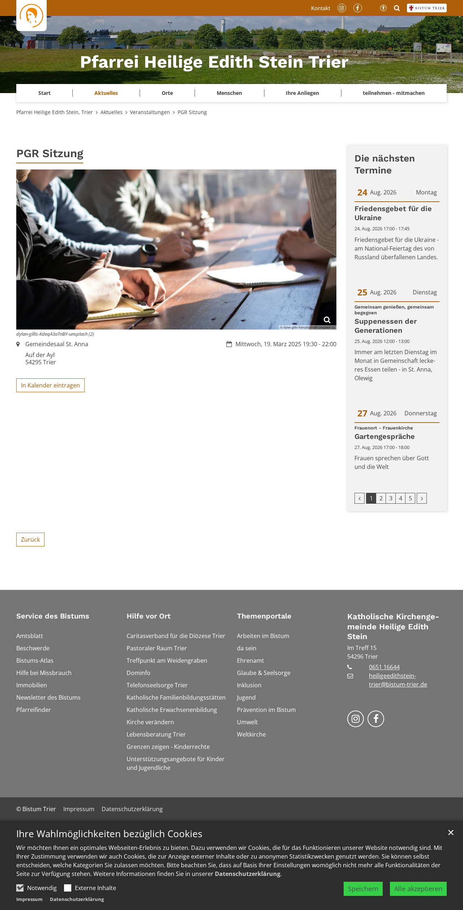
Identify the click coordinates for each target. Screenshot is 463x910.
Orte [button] (167, 92)
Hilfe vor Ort (149, 616)
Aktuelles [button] (106, 92)
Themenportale (264, 616)
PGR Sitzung (192, 112)
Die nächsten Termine (384, 164)
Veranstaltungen (150, 112)
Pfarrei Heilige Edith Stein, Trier (54, 112)
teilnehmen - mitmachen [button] (394, 92)
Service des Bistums (52, 616)
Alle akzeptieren (418, 888)
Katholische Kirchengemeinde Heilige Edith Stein (393, 626)
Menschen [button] (229, 92)
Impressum (29, 899)
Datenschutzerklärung (247, 874)
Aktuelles (112, 112)
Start (44, 92)
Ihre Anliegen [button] (302, 92)
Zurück (30, 540)
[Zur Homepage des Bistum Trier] (427, 8)
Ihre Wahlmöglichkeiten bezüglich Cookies (109, 834)
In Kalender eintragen (50, 385)
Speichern (363, 888)
